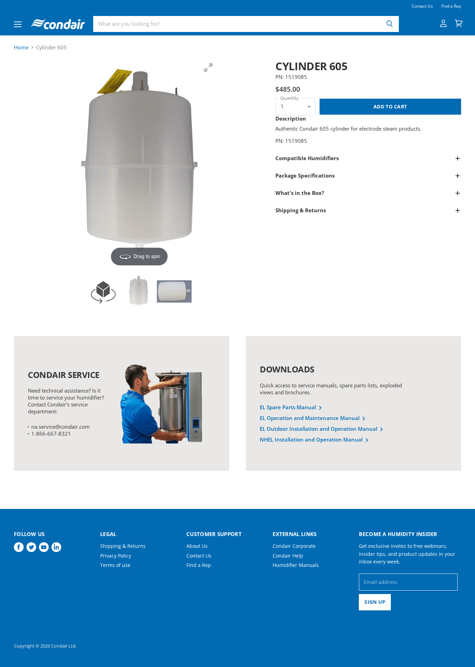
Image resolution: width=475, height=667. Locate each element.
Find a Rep (451, 6)
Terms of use (115, 565)
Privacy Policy (115, 555)
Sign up (374, 602)
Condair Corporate (294, 546)
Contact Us (422, 6)
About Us (197, 546)
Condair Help (288, 555)
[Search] (389, 24)
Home (21, 47)
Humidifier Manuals (296, 565)
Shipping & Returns (123, 546)
